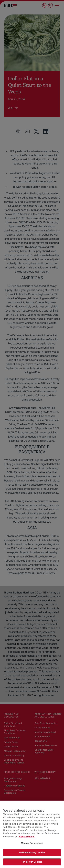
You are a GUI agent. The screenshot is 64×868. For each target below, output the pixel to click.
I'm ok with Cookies (32, 861)
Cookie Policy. (26, 836)
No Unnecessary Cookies (32, 852)
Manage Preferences (32, 843)
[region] (32, 834)
